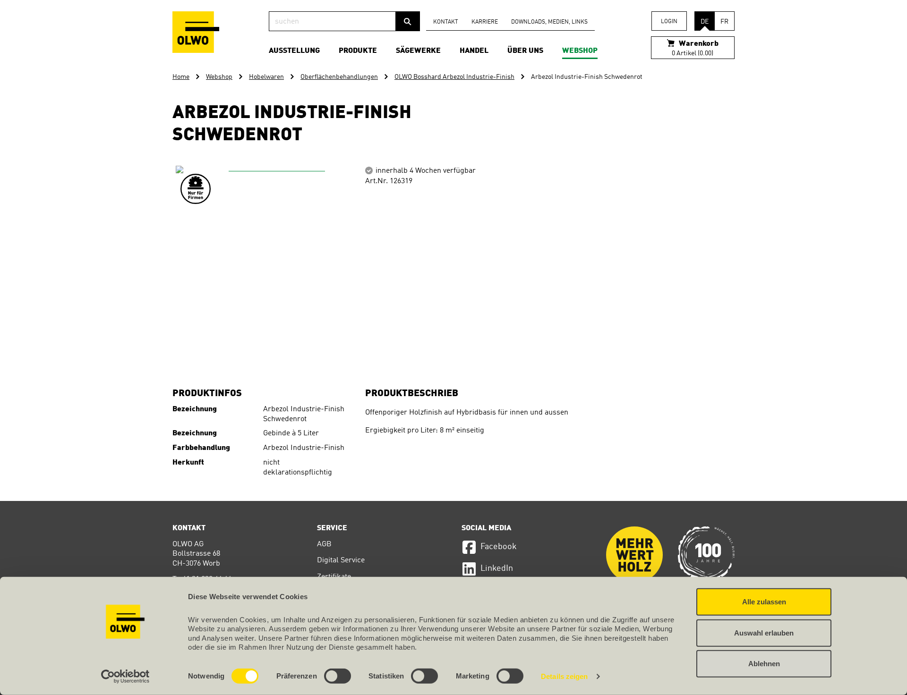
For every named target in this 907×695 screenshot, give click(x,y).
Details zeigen (564, 676)
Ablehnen (764, 664)
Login (669, 22)
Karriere (484, 22)
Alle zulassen (764, 602)
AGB (324, 544)
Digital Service (341, 560)
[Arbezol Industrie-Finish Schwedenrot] (273, 263)
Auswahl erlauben (764, 632)
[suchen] (407, 21)
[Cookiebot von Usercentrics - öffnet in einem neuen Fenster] (125, 677)
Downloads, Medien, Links (549, 22)
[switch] (337, 676)
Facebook (498, 546)
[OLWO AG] (195, 32)
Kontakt (445, 22)
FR (724, 21)
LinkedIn (496, 568)
